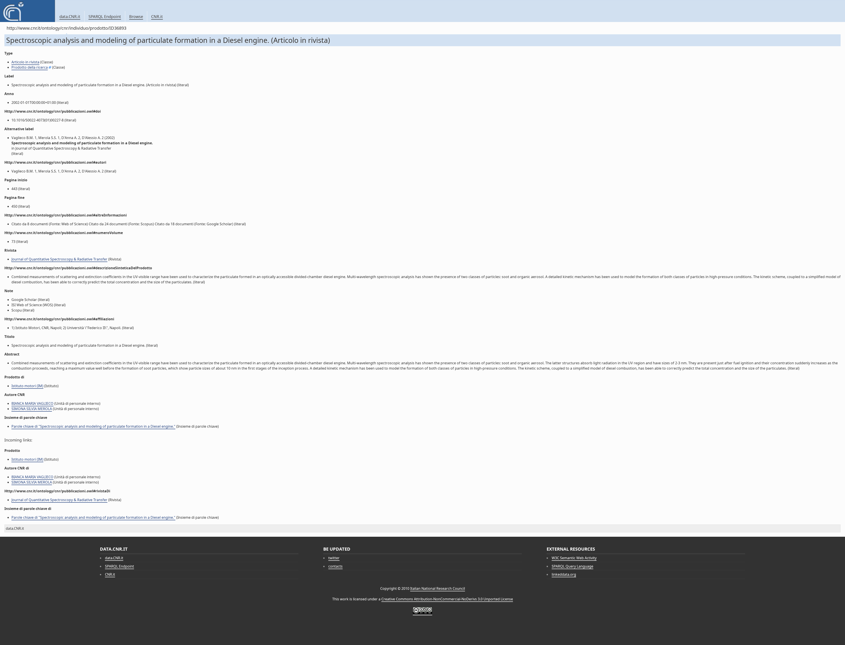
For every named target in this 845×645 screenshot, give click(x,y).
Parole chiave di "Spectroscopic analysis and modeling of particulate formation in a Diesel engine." (93, 426)
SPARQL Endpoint (104, 16)
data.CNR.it (69, 16)
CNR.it (157, 16)
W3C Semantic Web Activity (574, 557)
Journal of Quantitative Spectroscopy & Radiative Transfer (59, 259)
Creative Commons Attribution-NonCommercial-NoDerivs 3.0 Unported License (447, 599)
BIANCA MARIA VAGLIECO (32, 403)
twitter (334, 557)
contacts (335, 566)
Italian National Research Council (437, 588)
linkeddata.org (564, 574)
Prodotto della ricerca (29, 67)
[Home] (27, 11)
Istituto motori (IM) (27, 385)
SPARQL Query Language (572, 566)
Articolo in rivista (25, 62)
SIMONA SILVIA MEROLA (31, 408)
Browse (136, 16)
